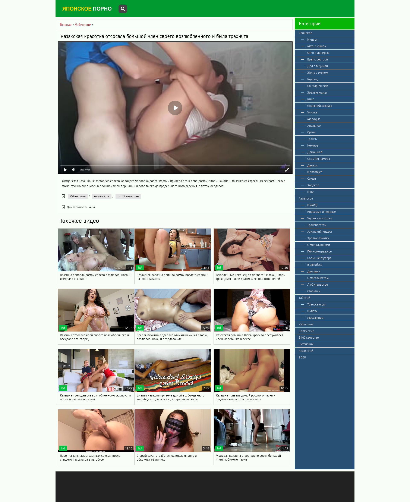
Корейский (306, 331)
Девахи (312, 165)
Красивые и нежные (321, 212)
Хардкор (313, 185)
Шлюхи (312, 311)
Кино (310, 99)
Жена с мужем (317, 73)
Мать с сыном (317, 46)
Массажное (315, 318)
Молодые (314, 119)
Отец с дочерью (318, 53)
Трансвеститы (317, 225)
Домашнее (314, 152)
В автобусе (314, 172)
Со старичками (317, 86)
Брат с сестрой (317, 59)
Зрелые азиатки (318, 238)
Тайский (304, 298)
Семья (311, 179)
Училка (312, 112)
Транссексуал (316, 304)
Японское (305, 33)
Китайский (306, 344)
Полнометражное (319, 251)
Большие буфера (319, 258)
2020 (302, 357)
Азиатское (101, 196)
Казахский (306, 351)
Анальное (314, 126)
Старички (313, 291)
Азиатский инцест (319, 231)
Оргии (311, 132)
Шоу (310, 192)
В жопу (312, 205)
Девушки (313, 271)
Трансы (312, 139)
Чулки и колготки (319, 218)
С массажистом (318, 278)
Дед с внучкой (317, 66)
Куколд (312, 79)
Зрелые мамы (317, 92)
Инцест (312, 39)
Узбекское (78, 196)
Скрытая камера (318, 159)
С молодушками (318, 245)
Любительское (317, 284)
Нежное (312, 145)
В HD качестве (128, 196)
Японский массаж (319, 106)
